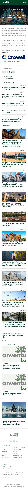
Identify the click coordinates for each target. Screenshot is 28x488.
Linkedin (11, 441)
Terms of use (9, 484)
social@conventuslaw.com (10, 477)
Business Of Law (17, 455)
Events (4, 455)
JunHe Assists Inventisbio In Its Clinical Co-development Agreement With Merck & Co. (13, 104)
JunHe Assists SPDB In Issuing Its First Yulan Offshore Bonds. (13, 111)
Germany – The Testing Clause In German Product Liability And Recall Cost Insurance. (13, 243)
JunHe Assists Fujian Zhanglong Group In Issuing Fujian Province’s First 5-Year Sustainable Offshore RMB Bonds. (13, 119)
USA (15, 8)
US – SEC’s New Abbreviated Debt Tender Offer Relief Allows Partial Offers (13, 205)
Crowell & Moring (9, 78)
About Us (4, 449)
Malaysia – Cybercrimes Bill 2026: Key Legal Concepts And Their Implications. (14, 164)
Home (3, 8)
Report (10, 76)
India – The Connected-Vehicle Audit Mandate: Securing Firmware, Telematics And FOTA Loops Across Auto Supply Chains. (13, 306)
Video (3, 453)
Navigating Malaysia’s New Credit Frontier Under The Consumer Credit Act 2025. (13, 284)
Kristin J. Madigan (6, 64)
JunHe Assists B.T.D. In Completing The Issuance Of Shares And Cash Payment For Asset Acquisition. (13, 96)
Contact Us (5, 457)
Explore (4, 451)
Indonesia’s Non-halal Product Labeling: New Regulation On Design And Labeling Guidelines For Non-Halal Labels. (13, 143)
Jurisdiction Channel (19, 447)
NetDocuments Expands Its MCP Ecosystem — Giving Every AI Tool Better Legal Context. (13, 88)
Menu (24, 2)
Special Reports (17, 457)
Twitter (14, 441)
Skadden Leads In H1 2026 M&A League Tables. (12, 394)
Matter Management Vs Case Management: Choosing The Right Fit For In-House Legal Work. (14, 263)
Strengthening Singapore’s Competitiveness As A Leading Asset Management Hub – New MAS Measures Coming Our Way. (13, 185)
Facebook (17, 441)
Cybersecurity (9, 8)
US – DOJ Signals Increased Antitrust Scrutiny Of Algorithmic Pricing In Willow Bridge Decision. (14, 324)
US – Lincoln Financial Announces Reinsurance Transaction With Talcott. (11, 367)
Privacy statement (17, 484)
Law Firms (15, 453)
